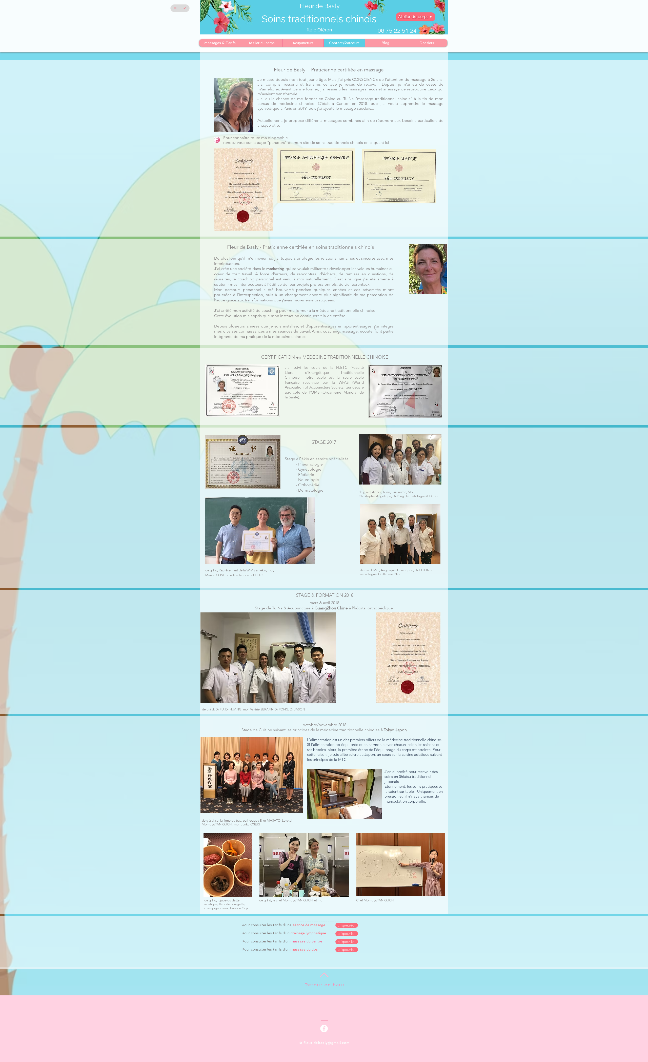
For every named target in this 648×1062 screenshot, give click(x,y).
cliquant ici (379, 142)
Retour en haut (324, 984)
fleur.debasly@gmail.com (326, 1043)
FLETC (343, 367)
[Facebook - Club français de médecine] (324, 1028)
